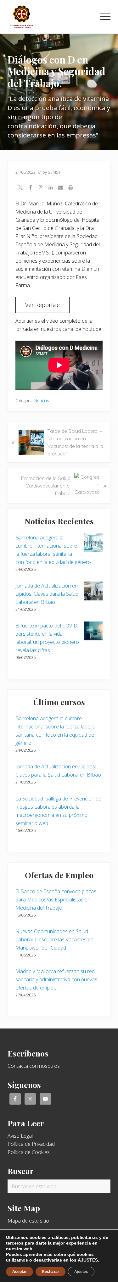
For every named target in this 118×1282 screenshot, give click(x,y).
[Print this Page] (71, 188)
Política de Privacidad (31, 1143)
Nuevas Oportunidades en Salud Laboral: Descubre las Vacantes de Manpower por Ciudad (54, 939)
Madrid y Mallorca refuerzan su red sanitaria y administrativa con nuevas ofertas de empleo (56, 979)
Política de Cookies (29, 1152)
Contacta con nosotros (34, 1065)
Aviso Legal (20, 1135)
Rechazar (50, 1271)
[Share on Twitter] (20, 188)
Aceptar (19, 1271)
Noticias (41, 400)
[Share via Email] (61, 188)
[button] (105, 17)
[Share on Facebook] (30, 188)
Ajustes (81, 1271)
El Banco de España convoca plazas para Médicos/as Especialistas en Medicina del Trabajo (55, 899)
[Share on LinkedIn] (51, 188)
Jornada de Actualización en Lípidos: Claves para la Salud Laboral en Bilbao (46, 593)
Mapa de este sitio (28, 1220)
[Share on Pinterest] (41, 188)
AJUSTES (88, 1259)
